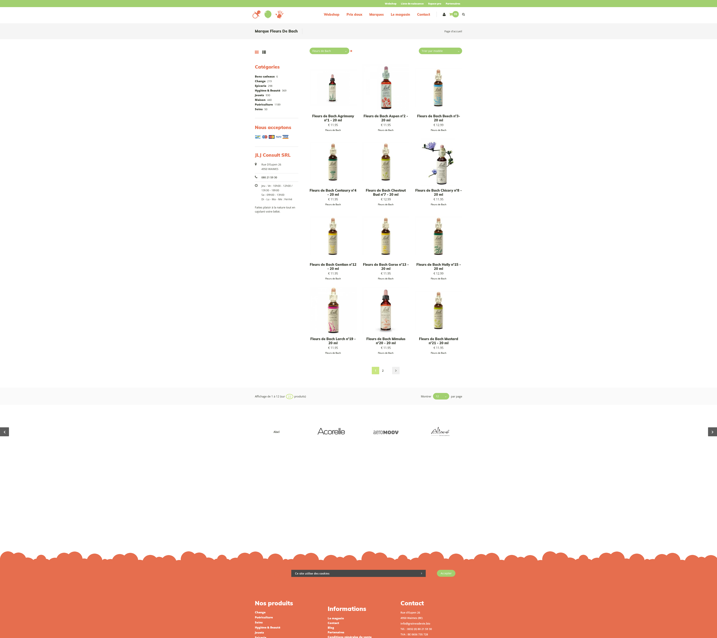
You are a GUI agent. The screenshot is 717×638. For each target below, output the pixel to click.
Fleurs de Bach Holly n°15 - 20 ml (438, 266)
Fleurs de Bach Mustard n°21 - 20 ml (438, 341)
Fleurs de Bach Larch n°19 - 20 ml (333, 341)
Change (260, 81)
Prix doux (354, 14)
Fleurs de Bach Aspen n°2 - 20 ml (386, 118)
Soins (259, 109)
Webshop (390, 3)
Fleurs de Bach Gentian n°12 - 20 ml (333, 266)
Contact (423, 14)
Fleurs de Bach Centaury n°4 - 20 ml (333, 192)
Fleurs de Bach (333, 130)
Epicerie (260, 86)
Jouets (259, 95)
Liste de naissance (412, 3)
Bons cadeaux (265, 76)
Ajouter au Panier (387, 88)
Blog (331, 627)
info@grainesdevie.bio (415, 623)
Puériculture (264, 104)
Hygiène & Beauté (267, 90)
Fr (455, 14)
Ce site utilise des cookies (312, 573)
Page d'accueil (453, 31)
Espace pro (434, 3)
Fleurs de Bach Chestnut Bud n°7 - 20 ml (386, 192)
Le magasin (400, 14)
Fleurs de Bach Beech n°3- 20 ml (438, 118)
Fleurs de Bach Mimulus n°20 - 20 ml (385, 341)
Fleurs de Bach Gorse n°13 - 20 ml (386, 266)
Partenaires (453, 3)
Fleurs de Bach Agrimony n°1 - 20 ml (333, 118)
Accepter (446, 573)
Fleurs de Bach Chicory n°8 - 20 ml (438, 192)
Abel (277, 432)
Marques (376, 14)
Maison (260, 100)
